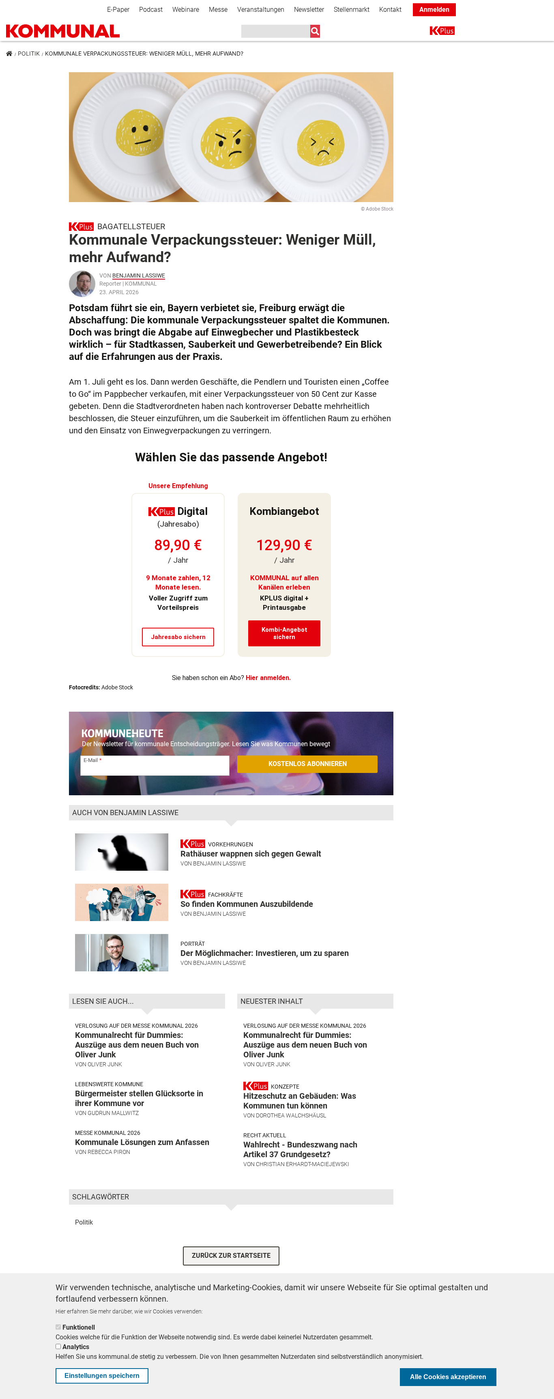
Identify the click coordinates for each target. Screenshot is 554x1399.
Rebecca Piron (109, 1152)
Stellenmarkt (351, 9)
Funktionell (78, 1327)
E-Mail (91, 760)
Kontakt (390, 9)
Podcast (151, 9)
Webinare (185, 9)
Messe (218, 9)
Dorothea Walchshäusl (291, 1115)
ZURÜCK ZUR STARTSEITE (231, 1255)
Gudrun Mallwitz (113, 1113)
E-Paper (118, 9)
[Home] (63, 31)
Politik (29, 53)
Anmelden (434, 9)
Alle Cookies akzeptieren (448, 1376)
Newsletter (309, 9)
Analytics (75, 1347)
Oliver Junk (105, 1064)
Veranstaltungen (260, 9)
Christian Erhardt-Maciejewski (302, 1164)
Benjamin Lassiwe (138, 275)
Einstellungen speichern (102, 1375)
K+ (435, 32)
